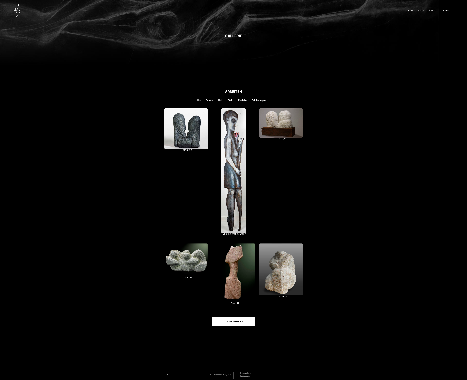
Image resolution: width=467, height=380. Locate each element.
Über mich (433, 10)
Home (410, 10)
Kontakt (446, 10)
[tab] (201, 100)
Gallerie (421, 10)
